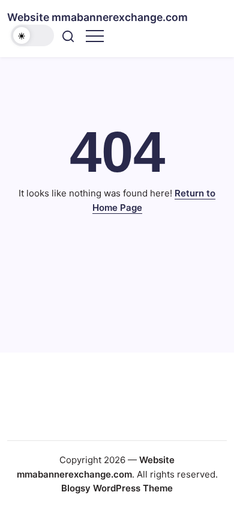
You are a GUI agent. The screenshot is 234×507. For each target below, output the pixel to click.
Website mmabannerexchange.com (97, 17)
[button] (32, 35)
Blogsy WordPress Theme (117, 488)
